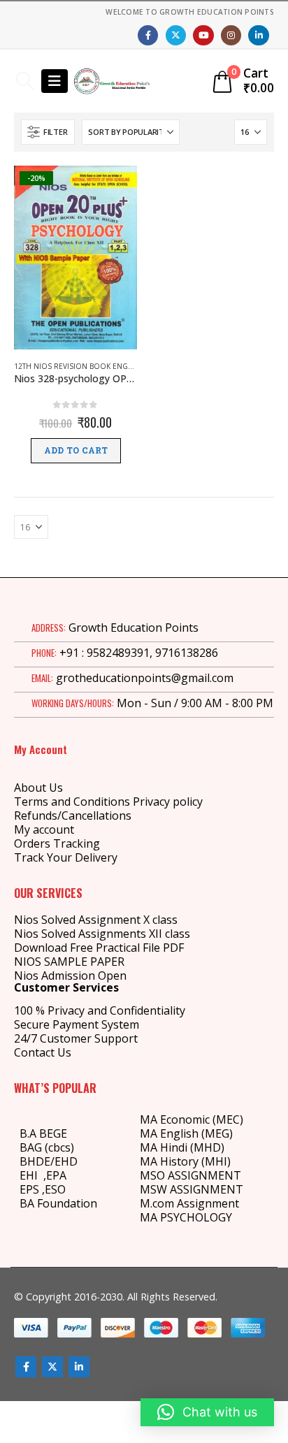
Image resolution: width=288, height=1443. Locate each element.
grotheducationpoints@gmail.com (144, 678)
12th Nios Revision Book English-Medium (94, 366)
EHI (31, 1175)
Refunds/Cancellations (72, 815)
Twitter (52, 1366)
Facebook (25, 1366)
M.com (157, 1203)
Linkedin (79, 1366)
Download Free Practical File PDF (99, 947)
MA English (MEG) (186, 1133)
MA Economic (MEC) (191, 1119)
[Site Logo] (111, 81)
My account (44, 829)
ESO (55, 1189)
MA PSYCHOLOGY (187, 1217)
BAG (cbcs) (47, 1147)
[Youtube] (203, 35)
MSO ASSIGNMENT (190, 1175)
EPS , (32, 1189)
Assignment (206, 1203)
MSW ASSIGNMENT (191, 1189)
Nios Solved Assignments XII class (102, 933)
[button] (25, 81)
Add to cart (76, 450)
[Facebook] (148, 35)
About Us (38, 787)
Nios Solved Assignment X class (96, 919)
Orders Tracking (57, 843)
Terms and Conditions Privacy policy (108, 801)
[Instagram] (231, 35)
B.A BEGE (43, 1133)
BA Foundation (58, 1203)
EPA (56, 1175)
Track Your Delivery (65, 857)
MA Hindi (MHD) (182, 1147)
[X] (176, 35)
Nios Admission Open (70, 975)
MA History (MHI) (185, 1161)
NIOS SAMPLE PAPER (69, 961)
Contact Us (42, 1052)
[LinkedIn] (258, 35)
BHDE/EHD (49, 1161)
